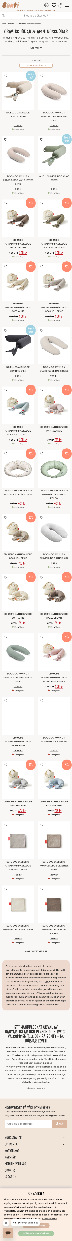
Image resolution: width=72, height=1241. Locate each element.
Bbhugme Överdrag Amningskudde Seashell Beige (54, 866)
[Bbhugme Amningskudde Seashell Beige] (18, 532)
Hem (4, 23)
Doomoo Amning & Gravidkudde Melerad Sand (54, 116)
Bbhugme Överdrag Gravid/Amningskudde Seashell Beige (18, 866)
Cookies (10, 1170)
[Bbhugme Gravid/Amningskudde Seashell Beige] (54, 282)
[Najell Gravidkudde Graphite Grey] (18, 345)
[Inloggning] (46, 5)
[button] (60, 5)
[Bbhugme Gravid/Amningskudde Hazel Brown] (18, 218)
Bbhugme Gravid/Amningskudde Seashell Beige (54, 307)
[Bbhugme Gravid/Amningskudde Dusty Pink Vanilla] (54, 652)
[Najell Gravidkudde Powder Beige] (18, 91)
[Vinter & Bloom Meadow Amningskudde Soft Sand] (18, 469)
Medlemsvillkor (15, 1164)
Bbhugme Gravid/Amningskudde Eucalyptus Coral (18, 431)
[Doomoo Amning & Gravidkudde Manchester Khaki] (18, 652)
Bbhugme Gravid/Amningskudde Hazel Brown (18, 244)
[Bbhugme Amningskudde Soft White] (18, 592)
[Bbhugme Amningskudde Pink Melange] (54, 405)
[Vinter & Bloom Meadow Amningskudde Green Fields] (54, 469)
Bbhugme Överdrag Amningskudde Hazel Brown (54, 930)
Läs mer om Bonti (36, 1088)
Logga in (10, 1177)
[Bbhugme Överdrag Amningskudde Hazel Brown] (54, 904)
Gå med (59, 1123)
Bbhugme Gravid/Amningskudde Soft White (18, 307)
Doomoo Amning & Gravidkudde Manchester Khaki (18, 677)
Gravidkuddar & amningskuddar (28, 23)
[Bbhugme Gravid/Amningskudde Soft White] (18, 282)
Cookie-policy (49, 1218)
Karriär (10, 1157)
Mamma (11, 23)
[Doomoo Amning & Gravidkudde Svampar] (54, 716)
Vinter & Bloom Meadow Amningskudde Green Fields (54, 494)
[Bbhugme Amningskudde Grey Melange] (18, 780)
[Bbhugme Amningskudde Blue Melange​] (54, 780)
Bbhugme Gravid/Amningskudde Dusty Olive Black (54, 244)
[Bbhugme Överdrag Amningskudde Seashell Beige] (54, 840)
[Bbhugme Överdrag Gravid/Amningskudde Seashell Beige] (18, 840)
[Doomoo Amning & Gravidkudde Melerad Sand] (54, 91)
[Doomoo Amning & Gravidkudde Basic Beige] (54, 345)
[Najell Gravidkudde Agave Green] (54, 154)
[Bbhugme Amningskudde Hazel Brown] (54, 592)
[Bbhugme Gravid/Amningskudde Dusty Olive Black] (54, 218)
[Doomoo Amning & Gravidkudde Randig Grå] (54, 532)
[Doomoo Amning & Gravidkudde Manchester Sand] (18, 154)
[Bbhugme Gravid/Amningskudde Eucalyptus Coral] (18, 405)
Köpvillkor (12, 1151)
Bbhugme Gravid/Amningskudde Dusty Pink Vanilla (54, 677)
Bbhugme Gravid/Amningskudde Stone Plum (18, 742)
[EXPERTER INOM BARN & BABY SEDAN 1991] (10, 5)
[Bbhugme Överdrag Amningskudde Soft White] (18, 904)
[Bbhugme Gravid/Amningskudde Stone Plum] (18, 716)
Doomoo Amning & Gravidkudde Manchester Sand (18, 180)
